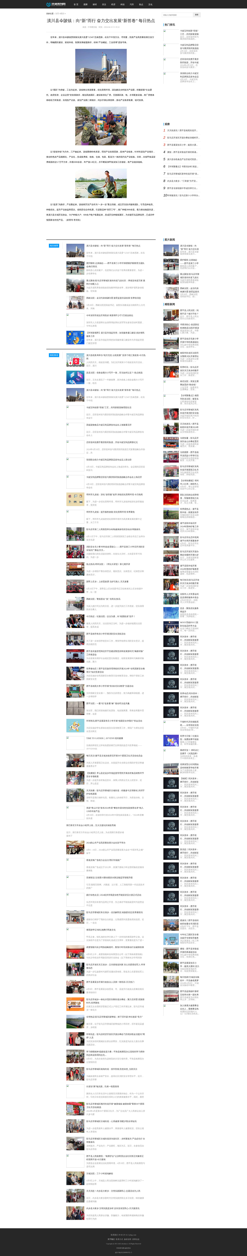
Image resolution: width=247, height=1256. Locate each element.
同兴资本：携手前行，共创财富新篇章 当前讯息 (189, 838)
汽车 (132, 4)
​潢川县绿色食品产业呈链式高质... (182, 159)
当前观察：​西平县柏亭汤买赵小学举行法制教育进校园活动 (189, 455)
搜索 (196, 15)
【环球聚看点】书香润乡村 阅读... (182, 166)
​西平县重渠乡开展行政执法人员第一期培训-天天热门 (110, 982)
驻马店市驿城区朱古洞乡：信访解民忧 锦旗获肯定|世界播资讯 (114, 912)
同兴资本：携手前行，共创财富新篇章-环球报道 (189, 909)
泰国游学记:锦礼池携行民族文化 (101, 930)
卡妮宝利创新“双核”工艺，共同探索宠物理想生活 (108, 407)
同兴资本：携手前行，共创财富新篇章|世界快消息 (189, 668)
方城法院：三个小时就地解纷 (99, 1173)
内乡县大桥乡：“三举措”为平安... (182, 181)
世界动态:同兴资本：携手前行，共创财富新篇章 (189, 696)
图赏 (62, 14)
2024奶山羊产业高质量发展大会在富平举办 (105, 843)
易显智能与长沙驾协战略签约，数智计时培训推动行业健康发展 (115, 947)
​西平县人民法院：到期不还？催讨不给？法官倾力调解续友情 (189, 313)
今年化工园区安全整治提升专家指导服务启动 (189, 937)
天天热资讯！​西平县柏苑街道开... (182, 130)
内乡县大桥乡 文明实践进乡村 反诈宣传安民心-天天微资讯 (112, 1208)
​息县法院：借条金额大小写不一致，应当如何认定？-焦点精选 (114, 373)
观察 (85, 4)
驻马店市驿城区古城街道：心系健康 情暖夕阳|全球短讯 (111, 1121)
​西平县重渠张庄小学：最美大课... (182, 145)
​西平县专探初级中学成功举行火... (182, 188)
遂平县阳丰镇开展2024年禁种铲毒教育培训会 (189, 569)
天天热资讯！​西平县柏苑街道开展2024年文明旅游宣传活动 (189, 427)
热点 (141, 4)
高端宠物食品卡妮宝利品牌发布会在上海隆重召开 (109, 425)
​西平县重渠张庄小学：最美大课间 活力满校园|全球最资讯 (189, 966)
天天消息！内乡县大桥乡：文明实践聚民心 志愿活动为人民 (113, 1191)
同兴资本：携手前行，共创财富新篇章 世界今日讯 (189, 682)
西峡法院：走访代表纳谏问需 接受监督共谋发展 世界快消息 (113, 298)
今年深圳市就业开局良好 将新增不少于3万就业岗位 (109, 315)
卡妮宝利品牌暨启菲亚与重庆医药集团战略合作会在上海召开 (114, 477)
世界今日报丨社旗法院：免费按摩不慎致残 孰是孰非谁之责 (189, 739)
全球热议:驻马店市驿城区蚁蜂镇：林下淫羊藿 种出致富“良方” (114, 1017)
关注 (104, 4)
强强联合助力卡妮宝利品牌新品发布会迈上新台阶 (109, 460)
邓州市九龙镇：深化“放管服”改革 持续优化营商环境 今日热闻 (114, 494)
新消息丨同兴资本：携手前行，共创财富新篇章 (189, 852)
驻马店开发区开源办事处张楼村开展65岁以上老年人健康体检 (189, 554)
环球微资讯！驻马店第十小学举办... (183, 195)
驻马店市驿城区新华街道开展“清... (183, 174)
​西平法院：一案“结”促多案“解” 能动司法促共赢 (108, 703)
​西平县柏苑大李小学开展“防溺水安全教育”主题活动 (109, 686)
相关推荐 (54, 246)
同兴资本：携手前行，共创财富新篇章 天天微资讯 (189, 654)
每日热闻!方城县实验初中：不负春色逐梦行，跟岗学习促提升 (189, 980)
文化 (150, 4)
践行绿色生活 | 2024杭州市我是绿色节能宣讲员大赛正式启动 (113, 895)
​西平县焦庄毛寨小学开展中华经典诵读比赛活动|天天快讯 (189, 342)
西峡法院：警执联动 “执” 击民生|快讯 (103, 599)
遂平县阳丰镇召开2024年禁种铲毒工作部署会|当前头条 (189, 526)
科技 (123, 4)
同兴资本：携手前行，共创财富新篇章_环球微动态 (189, 824)
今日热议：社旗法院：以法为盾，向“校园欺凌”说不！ (110, 616)
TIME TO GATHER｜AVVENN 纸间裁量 (104, 738)
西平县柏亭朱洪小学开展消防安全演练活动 (105, 634)
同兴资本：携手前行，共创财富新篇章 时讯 (189, 710)
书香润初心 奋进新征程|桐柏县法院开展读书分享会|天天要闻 (189, 327)
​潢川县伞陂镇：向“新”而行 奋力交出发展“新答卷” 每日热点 (113, 246)
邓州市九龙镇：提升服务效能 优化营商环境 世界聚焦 (110, 512)
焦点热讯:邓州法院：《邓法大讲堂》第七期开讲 (108, 564)
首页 (57, 14)
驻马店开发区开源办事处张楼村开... (183, 138)
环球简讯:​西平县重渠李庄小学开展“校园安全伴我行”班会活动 (114, 721)
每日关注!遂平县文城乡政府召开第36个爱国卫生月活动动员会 (114, 756)
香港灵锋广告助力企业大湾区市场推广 (103, 860)
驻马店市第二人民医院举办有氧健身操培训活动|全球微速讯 (113, 529)
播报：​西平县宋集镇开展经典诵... (182, 152)
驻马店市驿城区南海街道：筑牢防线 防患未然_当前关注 (111, 1069)
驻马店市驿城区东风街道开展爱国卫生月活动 (189, 469)
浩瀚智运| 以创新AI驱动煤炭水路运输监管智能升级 (109, 877)
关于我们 (111, 1239)
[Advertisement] (182, 102)
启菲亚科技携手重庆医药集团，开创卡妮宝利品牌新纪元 (112, 442)
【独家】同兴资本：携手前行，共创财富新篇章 (189, 781)
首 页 (76, 4)
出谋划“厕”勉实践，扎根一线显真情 (102, 1086)
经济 (113, 4)
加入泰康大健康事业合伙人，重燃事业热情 (189, 1008)
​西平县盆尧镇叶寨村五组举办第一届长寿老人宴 (189, 994)
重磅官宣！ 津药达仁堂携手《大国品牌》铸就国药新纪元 (189, 753)
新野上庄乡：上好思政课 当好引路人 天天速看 (107, 581)
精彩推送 (54, 355)
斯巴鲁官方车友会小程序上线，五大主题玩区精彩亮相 (91, 825)
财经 (95, 4)
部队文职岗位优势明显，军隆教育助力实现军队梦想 (189, 498)
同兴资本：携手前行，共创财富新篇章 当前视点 (189, 810)
